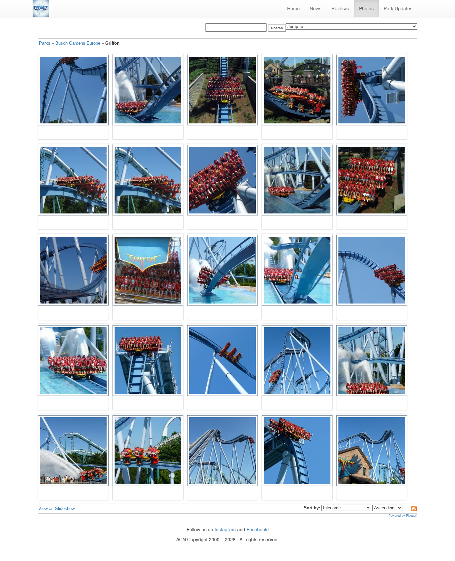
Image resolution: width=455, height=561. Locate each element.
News (315, 8)
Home (293, 8)
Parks (44, 43)
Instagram (225, 529)
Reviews (340, 8)
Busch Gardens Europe (77, 43)
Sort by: (312, 507)
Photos (366, 8)
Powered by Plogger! (403, 515)
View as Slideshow (56, 508)
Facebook (256, 529)
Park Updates (398, 8)
